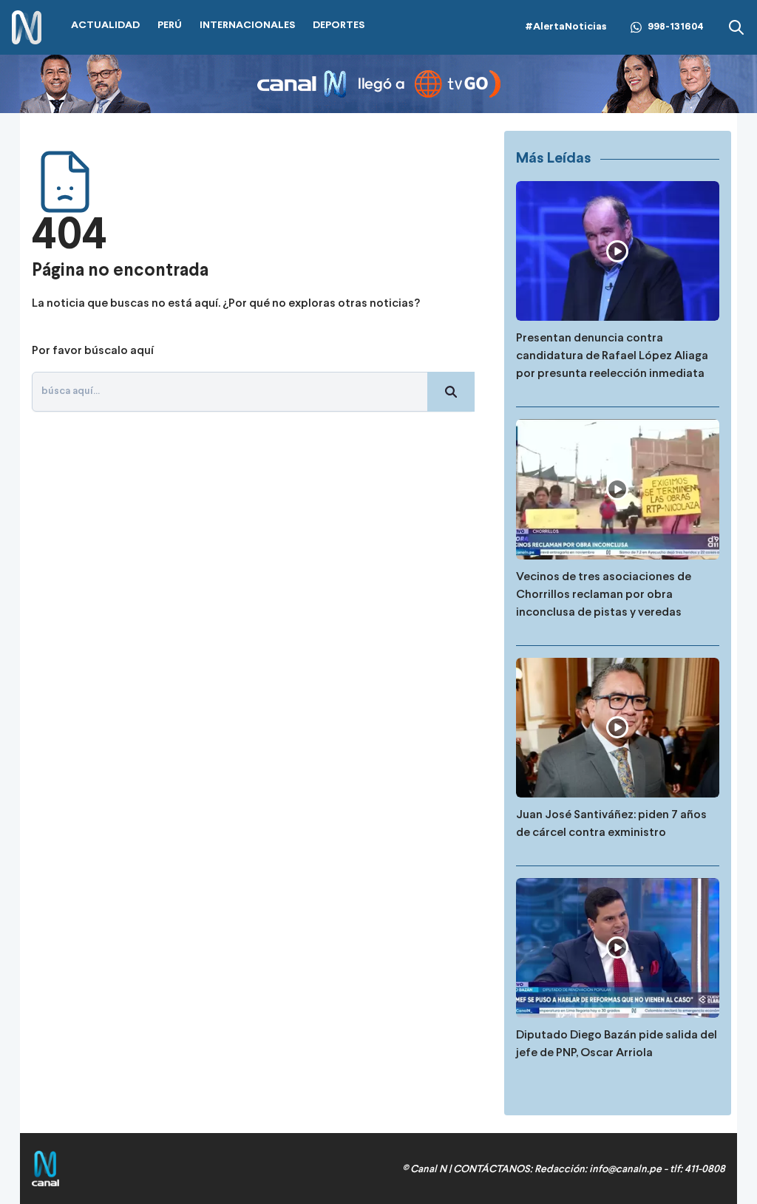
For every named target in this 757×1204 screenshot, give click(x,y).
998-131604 (676, 27)
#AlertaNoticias (566, 27)
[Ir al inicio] (26, 27)
